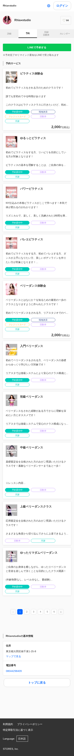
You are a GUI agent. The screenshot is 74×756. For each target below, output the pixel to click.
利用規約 (8, 724)
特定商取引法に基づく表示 (18, 729)
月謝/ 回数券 (46, 33)
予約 (28, 33)
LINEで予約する (37, 47)
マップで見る (13, 656)
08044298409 (14, 671)
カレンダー (65, 33)
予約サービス (13, 63)
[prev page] (13, 612)
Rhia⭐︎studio (9, 5)
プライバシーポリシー (29, 724)
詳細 (9, 33)
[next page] (60, 612)
